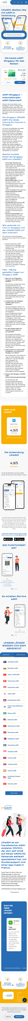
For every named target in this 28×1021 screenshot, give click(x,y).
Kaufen (20, 82)
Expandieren (15, 892)
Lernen (8, 82)
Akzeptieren (19, 1016)
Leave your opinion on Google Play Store (11, 439)
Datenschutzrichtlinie (14, 1011)
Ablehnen (8, 1016)
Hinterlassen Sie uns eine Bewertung (12, 967)
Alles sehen (14, 793)
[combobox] (14, 35)
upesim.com (9, 247)
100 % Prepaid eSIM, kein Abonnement (14, 38)
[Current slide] (12, 588)
